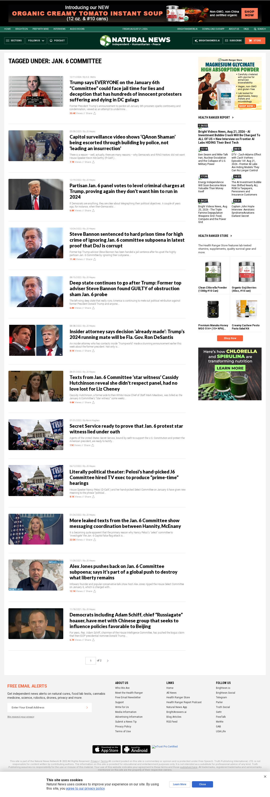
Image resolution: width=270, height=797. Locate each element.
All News (171, 692)
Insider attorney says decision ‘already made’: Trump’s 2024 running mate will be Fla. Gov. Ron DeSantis (127, 334)
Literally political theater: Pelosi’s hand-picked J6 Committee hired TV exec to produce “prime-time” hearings (124, 477)
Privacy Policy (123, 726)
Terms (104, 761)
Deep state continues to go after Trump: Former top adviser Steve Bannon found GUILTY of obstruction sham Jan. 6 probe (125, 288)
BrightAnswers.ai (187, 29)
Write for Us (122, 707)
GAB (218, 726)
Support (119, 702)
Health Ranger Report (214, 117)
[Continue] (87, 707)
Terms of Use (123, 731)
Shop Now (230, 338)
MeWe (219, 721)
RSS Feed (171, 721)
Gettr (219, 712)
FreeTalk (221, 716)
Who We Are (122, 687)
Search (262, 29)
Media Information (125, 712)
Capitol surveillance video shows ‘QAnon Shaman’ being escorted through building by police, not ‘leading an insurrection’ (123, 142)
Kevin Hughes (93, 420)
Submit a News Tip (125, 721)
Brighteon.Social (225, 692)
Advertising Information (129, 716)
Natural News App (176, 707)
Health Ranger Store (213, 235)
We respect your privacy (20, 716)
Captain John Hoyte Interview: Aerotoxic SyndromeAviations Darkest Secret (243, 211)
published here (188, 767)
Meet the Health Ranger (129, 692)
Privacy (95, 761)
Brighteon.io (223, 687)
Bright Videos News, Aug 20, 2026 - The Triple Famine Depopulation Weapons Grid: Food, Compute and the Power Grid (212, 214)
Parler (219, 702)
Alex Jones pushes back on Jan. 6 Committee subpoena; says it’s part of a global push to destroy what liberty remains (123, 572)
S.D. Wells (91, 77)
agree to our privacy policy (85, 788)
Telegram (221, 697)
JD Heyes (90, 131)
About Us (234, 29)
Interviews (59, 29)
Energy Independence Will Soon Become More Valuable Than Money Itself (212, 187)
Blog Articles (173, 716)
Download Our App (213, 29)
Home (7, 29)
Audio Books (77, 29)
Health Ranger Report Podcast (184, 702)
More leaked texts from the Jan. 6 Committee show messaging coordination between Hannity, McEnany (125, 523)
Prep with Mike (40, 29)
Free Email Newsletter (128, 697)
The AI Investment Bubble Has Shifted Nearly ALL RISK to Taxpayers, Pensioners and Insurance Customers (246, 188)
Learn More (179, 784)
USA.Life (221, 731)
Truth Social (223, 707)
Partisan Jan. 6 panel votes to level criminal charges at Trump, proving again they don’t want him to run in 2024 (127, 191)
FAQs (246, 29)
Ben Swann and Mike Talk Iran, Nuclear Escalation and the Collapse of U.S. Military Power (213, 159)
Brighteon (21, 29)
